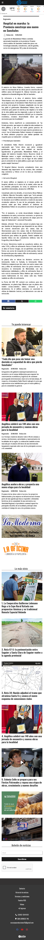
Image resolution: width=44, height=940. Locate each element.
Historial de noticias (22, 892)
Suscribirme (22, 859)
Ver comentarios (9, 308)
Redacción (9, 35)
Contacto (22, 888)
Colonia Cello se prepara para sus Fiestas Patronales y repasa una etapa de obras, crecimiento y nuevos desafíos (22, 782)
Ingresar (23, 908)
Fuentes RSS (22, 900)
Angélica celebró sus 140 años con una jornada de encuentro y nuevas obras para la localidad (20, 427)
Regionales (7, 19)
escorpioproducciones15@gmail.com (22, 922)
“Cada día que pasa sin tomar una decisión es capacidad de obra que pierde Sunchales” (22, 362)
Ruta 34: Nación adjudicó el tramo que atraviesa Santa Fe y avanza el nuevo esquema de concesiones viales (22, 696)
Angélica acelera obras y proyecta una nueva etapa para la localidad (20, 485)
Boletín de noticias (21, 845)
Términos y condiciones (22, 896)
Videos (22, 904)
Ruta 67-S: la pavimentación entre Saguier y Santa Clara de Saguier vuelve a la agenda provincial (22, 652)
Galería (35, 56)
